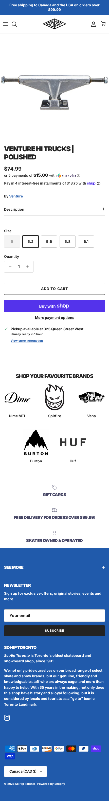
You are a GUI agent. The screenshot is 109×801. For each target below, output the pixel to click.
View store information (27, 340)
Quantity (11, 256)
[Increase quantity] (28, 266)
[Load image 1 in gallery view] (54, 87)
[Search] (16, 24)
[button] (54, 175)
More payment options (54, 318)
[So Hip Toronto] (54, 24)
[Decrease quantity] (8, 266)
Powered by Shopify (51, 784)
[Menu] (5, 24)
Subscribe (54, 630)
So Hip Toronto (25, 784)
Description (14, 209)
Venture (16, 196)
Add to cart (54, 288)
